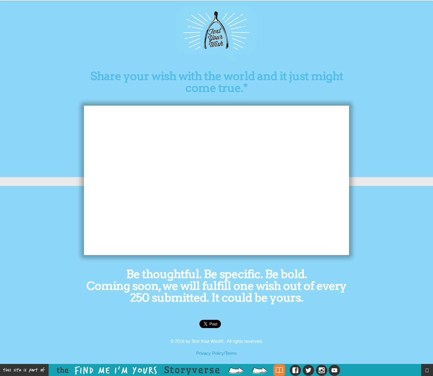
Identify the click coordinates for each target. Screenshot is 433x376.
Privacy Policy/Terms (216, 353)
